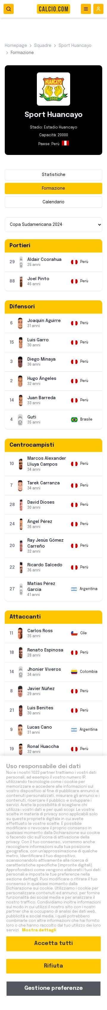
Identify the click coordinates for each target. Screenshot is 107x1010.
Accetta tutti (53, 943)
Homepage (16, 46)
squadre (42, 46)
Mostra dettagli (38, 930)
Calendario (53, 202)
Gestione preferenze (53, 988)
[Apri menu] (86, 9)
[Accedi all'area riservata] (98, 9)
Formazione (53, 188)
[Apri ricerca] (9, 9)
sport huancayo (75, 46)
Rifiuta (53, 966)
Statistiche (53, 175)
